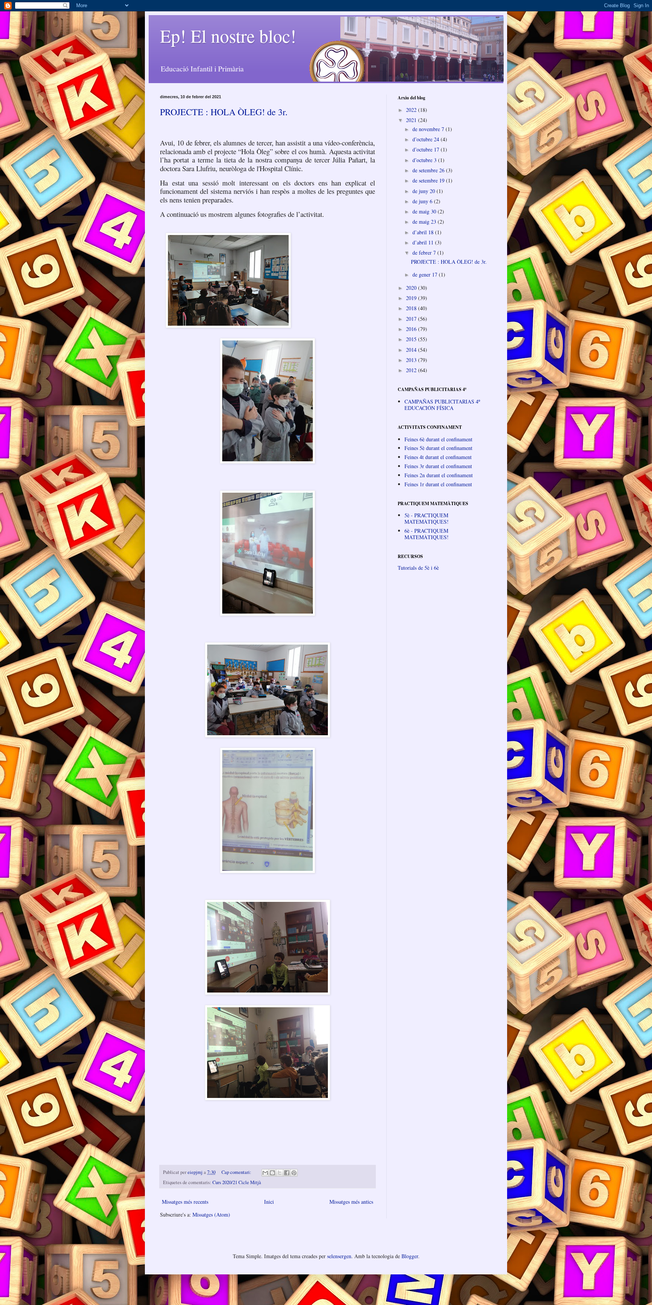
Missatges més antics (351, 1201)
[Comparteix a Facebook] (287, 1173)
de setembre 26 (429, 170)
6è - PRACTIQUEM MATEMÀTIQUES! (426, 534)
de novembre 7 (429, 129)
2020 (412, 287)
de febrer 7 (424, 252)
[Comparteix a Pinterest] (294, 1173)
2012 (412, 370)
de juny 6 (423, 201)
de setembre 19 (429, 180)
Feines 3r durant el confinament (438, 466)
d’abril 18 (423, 232)
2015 (412, 339)
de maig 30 (425, 211)
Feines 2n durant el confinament (438, 475)
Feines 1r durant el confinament (438, 484)
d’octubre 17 (426, 149)
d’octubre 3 (425, 160)
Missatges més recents (185, 1201)
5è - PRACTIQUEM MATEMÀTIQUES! (426, 518)
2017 (412, 318)
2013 (412, 359)
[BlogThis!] (272, 1173)
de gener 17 (425, 274)
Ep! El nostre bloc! (228, 35)
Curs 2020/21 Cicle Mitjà (236, 1182)
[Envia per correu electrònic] (265, 1173)
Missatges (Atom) (211, 1214)
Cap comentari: (236, 1172)
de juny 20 (424, 191)
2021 (412, 120)
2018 (412, 308)
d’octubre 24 (426, 139)
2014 (412, 349)
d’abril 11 (423, 242)
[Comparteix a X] (279, 1173)
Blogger (409, 1256)
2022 (412, 109)
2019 (412, 298)
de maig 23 (425, 221)
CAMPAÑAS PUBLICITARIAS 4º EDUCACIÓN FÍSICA (442, 404)
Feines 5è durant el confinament (438, 447)
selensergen (339, 1256)
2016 (412, 328)
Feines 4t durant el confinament (438, 457)
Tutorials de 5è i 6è (418, 567)
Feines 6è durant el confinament (438, 439)
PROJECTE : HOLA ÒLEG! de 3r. (224, 112)
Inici (269, 1201)
